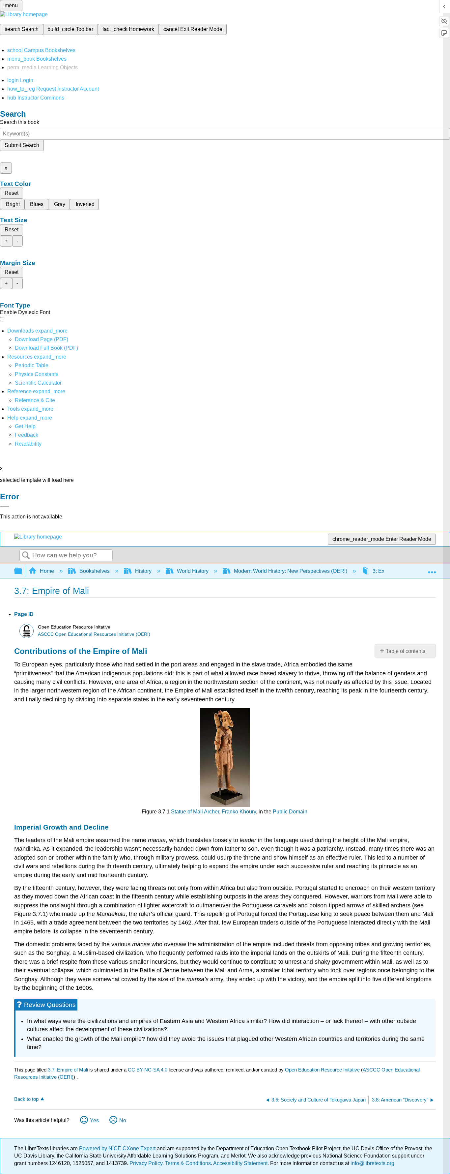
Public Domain (290, 811)
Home (47, 571)
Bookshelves (94, 571)
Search (26, 555)
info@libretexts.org (371, 1163)
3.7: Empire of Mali (68, 1069)
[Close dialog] (4, 506)
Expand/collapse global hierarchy (22, 571)
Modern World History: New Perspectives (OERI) (291, 571)
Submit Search (22, 145)
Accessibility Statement (240, 1163)
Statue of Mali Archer (195, 811)
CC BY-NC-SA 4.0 (147, 1069)
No (122, 1120)
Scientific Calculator (38, 383)
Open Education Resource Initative (322, 1069)
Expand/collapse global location (432, 569)
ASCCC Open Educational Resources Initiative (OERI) (94, 634)
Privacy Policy (145, 1163)
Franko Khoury (239, 811)
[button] (26, 435)
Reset (11, 193)
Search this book (19, 122)
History (143, 571)
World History (193, 571)
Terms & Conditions (188, 1163)
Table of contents (405, 651)
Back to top (26, 1099)
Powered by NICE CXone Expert (118, 1148)
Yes (94, 1120)
